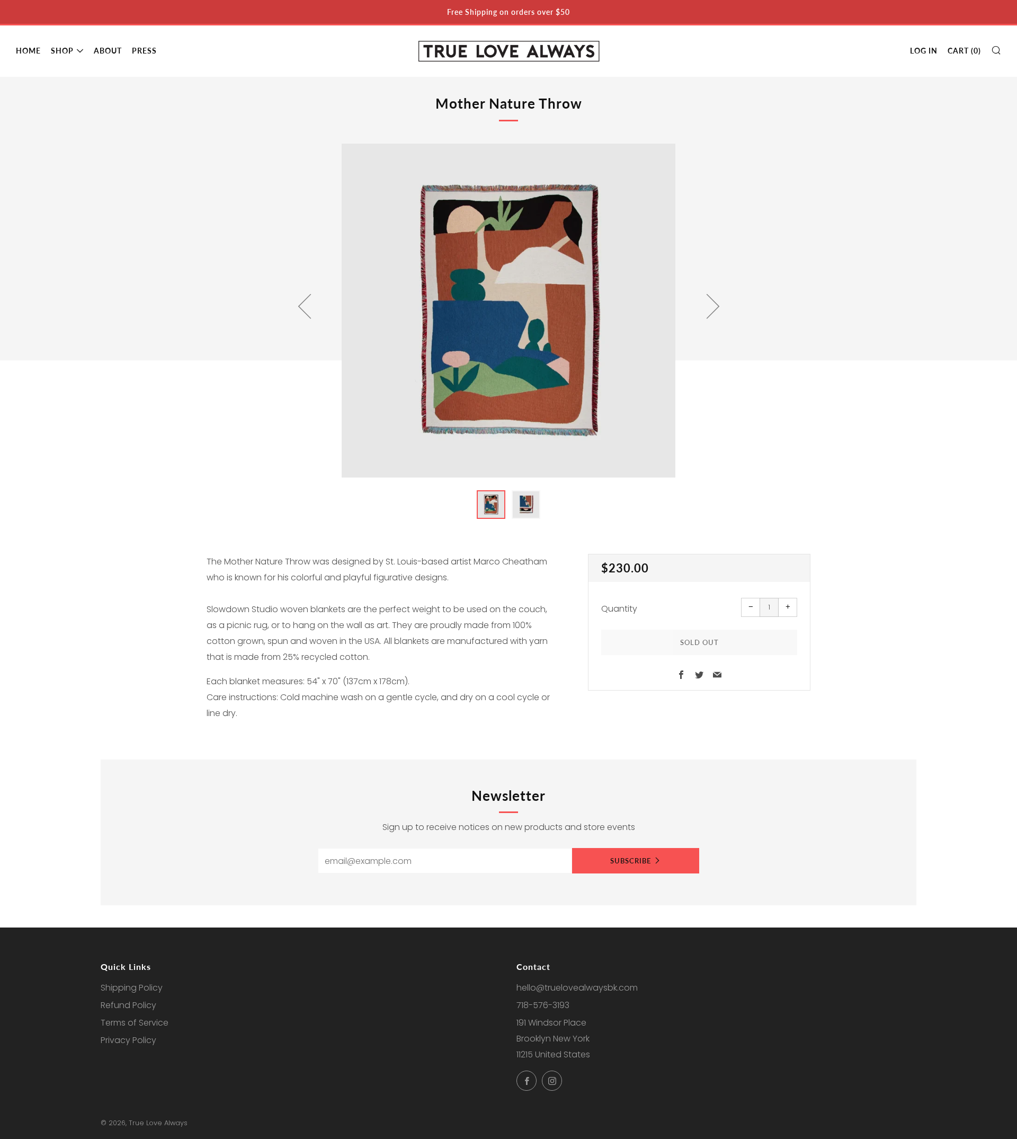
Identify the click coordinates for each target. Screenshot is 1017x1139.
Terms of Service (134, 1023)
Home (28, 50)
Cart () (964, 50)
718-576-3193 (542, 1005)
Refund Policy (128, 1005)
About (108, 50)
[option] (508, 311)
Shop (62, 50)
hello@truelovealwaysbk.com (577, 988)
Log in (924, 50)
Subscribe (630, 861)
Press (144, 50)
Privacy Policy (128, 1040)
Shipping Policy (132, 988)
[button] (491, 504)
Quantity (619, 609)
